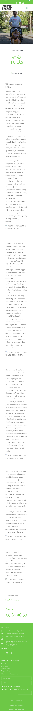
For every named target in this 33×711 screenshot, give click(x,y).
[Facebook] (16, 2)
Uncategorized (17, 50)
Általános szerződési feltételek (16, 709)
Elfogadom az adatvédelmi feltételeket (16, 689)
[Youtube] (20, 2)
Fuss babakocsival (12, 600)
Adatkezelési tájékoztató (16, 705)
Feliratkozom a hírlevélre (12, 686)
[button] (26, 8)
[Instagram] (23, 2)
